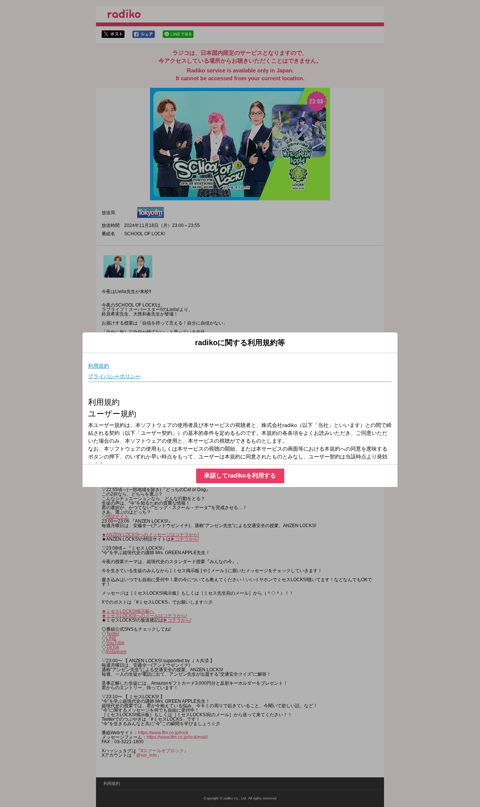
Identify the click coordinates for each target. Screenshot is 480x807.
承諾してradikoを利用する (240, 475)
